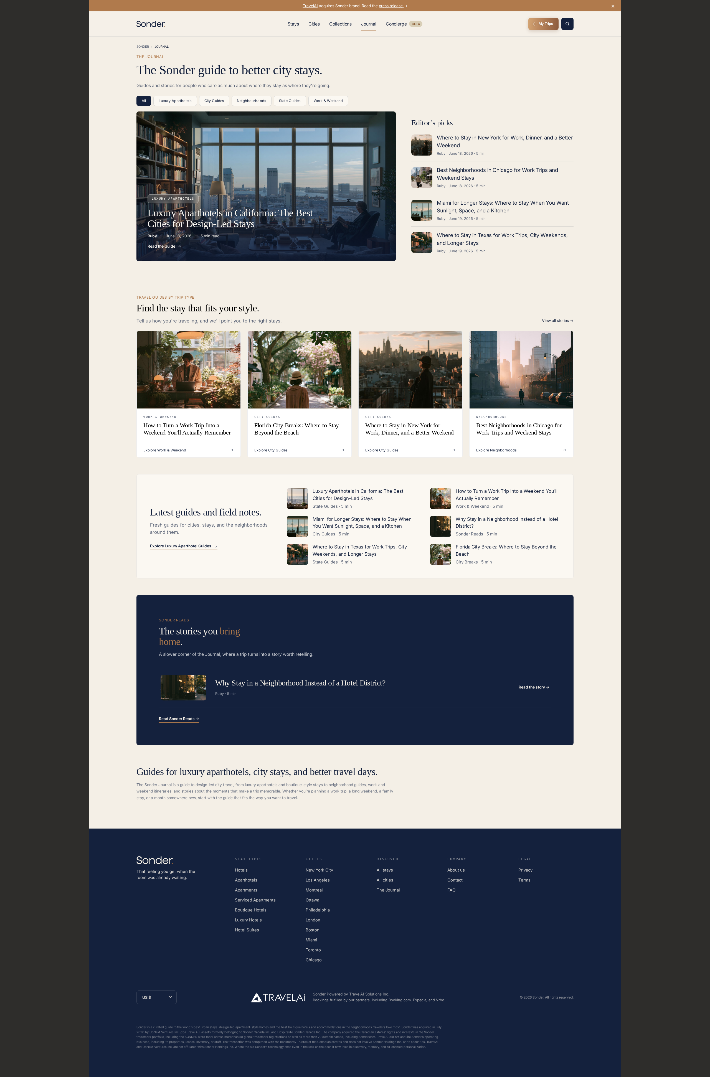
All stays (385, 870)
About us (456, 870)
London (313, 920)
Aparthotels (246, 880)
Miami (311, 940)
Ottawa (312, 900)
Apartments (246, 890)
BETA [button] (415, 24)
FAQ (451, 890)
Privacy (525, 870)
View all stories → (558, 320)
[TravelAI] (280, 997)
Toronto (313, 950)
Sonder (142, 47)
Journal (368, 24)
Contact (455, 880)
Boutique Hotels (251, 910)
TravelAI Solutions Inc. (369, 994)
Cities (314, 24)
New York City (319, 870)
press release (391, 5)
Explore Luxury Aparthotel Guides (180, 546)
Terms (524, 880)
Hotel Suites (247, 930)
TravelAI (310, 5)
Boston (313, 930)
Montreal (314, 890)
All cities (385, 880)
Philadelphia (318, 910)
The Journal (388, 890)
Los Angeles (318, 880)
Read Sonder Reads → (179, 718)
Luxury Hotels (248, 920)
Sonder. (538, 997)
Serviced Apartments (255, 900)
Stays (293, 24)
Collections (340, 24)
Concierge (404, 25)
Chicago (314, 959)
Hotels (241, 870)
